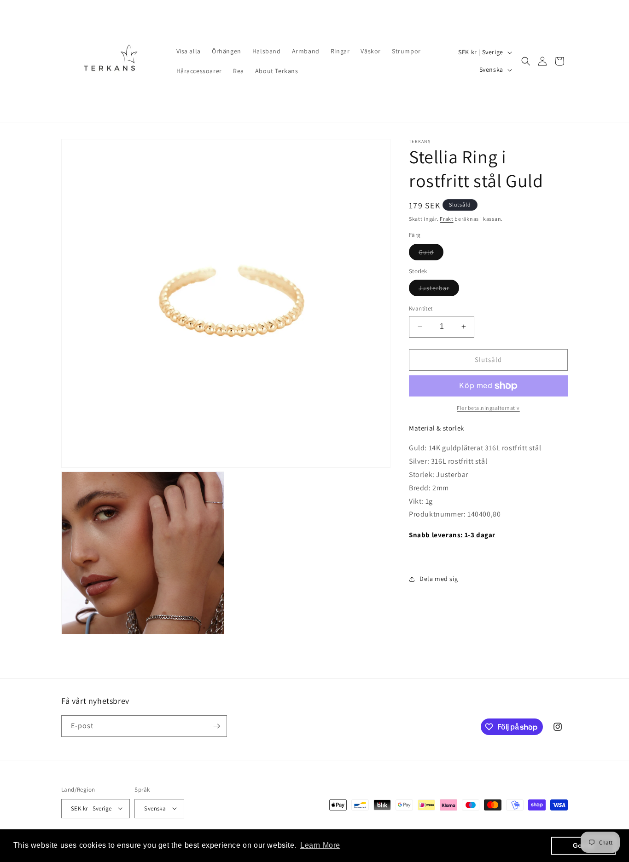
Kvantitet (421, 308)
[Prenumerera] (216, 726)
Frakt (447, 218)
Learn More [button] (320, 845)
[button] (526, 61)
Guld (431, 253)
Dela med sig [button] (438, 579)
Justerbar (439, 289)
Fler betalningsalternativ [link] (488, 407)
